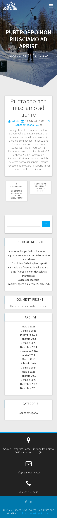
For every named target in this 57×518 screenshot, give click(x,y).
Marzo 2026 (28, 326)
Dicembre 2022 (28, 384)
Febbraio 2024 (28, 363)
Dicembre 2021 (28, 388)
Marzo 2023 (28, 371)
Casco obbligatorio (28, 280)
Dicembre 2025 (28, 334)
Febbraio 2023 (28, 375)
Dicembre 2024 (28, 347)
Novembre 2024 (29, 351)
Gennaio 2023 (28, 380)
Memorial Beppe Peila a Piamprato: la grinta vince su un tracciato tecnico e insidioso (28, 255)
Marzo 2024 (28, 359)
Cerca (46, 223)
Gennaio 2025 (28, 343)
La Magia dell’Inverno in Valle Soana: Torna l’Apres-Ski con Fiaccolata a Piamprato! (28, 271)
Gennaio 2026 (28, 330)
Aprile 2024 (28, 355)
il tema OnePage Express (36, 513)
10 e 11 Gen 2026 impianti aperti (28, 263)
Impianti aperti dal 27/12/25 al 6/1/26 (29, 284)
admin (15, 121)
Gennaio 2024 (28, 367)
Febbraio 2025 (28, 339)
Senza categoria (25, 125)
